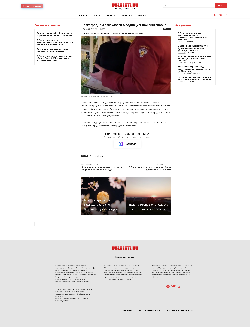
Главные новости (185, 63)
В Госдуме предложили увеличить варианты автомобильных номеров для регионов (192, 36)
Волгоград (94, 156)
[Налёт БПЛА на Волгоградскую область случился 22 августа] (148, 196)
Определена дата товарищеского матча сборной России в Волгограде (102, 168)
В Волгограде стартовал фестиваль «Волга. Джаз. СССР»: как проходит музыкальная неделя (54, 58)
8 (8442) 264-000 (82, 298)
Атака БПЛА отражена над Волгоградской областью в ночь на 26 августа (194, 69)
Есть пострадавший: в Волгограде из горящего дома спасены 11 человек (55, 34)
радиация (103, 156)
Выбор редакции (185, 73)
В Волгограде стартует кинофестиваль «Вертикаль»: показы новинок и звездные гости (55, 42)
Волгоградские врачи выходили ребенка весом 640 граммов (52, 50)
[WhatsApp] (226, 15)
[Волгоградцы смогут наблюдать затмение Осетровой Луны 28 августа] (103, 196)
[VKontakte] (220, 15)
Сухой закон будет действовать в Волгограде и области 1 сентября (194, 78)
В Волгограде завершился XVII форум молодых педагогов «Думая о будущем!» (193, 48)
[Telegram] (214, 15)
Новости (167, 29)
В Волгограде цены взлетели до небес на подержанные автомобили (150, 168)
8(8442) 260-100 (79, 291)
